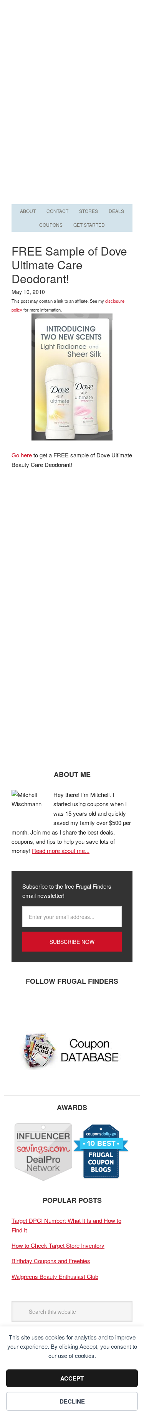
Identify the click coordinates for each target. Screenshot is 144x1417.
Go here (22, 455)
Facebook (21, 1006)
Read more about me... (60, 850)
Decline (72, 1401)
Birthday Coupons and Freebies (51, 1261)
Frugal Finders (72, 37)
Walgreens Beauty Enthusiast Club (55, 1276)
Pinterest (67, 1006)
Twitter (44, 1006)
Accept (72, 1378)
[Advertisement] (72, 126)
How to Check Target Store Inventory (58, 1245)
